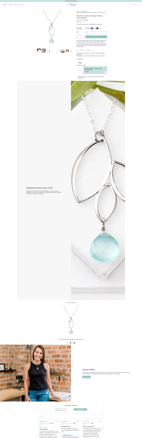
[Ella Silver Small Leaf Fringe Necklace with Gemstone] (71, 321)
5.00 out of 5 (64, 408)
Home (78, 11)
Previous (32, 28)
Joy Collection (84, 11)
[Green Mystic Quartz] (72, 343)
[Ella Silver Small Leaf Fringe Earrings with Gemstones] (80, 70)
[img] (42, 421)
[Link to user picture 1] (49, 427)
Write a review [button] (80, 409)
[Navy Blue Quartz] (74, 343)
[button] (5, 5)
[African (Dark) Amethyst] (70, 343)
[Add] (105, 72)
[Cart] (138, 5)
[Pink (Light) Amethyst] (68, 343)
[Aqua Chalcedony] (67, 343)
